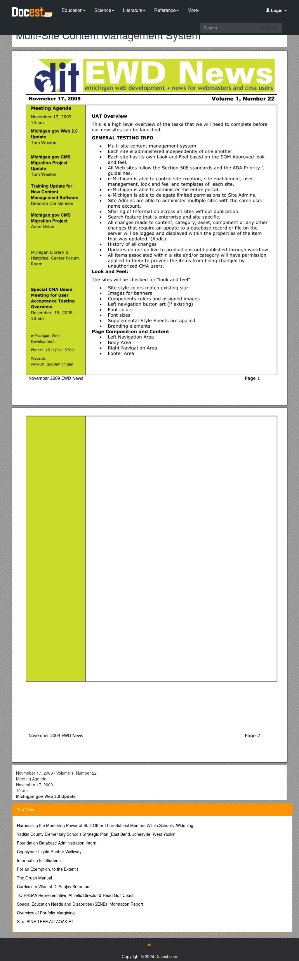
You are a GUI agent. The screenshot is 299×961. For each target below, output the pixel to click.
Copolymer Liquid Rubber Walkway (49, 851)
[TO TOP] (149, 945)
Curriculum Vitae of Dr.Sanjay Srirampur (54, 886)
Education (72, 10)
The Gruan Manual (34, 878)
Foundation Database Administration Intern (56, 843)
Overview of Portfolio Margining (46, 913)
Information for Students (39, 860)
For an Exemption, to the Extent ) (47, 869)
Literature (132, 10)
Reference (165, 10)
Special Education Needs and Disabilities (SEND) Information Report (80, 904)
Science (102, 10)
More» (194, 10)
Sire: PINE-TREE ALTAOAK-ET (45, 921)
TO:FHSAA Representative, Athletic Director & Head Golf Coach (76, 895)
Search (271, 28)
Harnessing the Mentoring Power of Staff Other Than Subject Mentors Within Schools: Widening (105, 825)
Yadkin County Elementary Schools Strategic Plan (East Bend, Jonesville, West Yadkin (96, 834)
